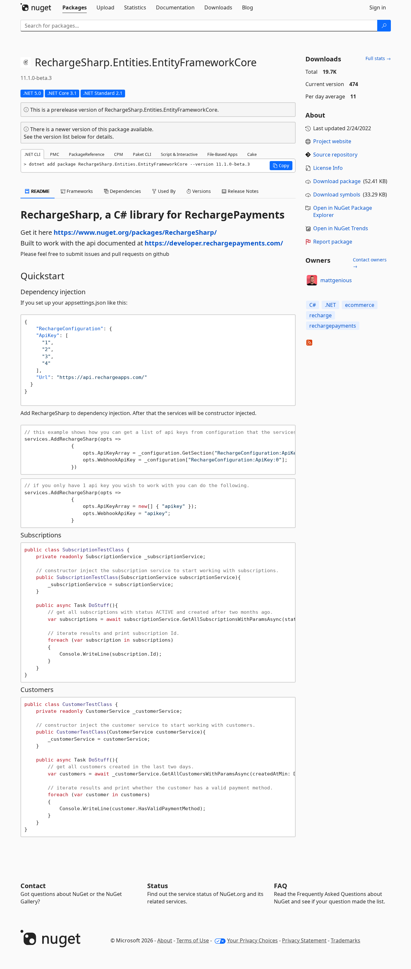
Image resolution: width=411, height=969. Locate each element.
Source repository (335, 154)
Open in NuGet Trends (340, 228)
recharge (320, 315)
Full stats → (378, 58)
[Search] (384, 25)
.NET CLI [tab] (32, 154)
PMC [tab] (54, 154)
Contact (33, 885)
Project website (332, 141)
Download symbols (336, 194)
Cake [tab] (252, 154)
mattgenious (336, 280)
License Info (328, 167)
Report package (332, 241)
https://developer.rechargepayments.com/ (214, 243)
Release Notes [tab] (242, 191)
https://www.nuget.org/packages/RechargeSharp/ (135, 232)
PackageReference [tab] (86, 154)
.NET (330, 304)
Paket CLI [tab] (142, 154)
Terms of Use (192, 940)
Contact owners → (370, 263)
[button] (281, 165)
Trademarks (345, 940)
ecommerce (359, 304)
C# (312, 304)
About (164, 940)
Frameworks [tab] (79, 191)
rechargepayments (332, 325)
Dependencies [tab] (125, 191)
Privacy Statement (304, 940)
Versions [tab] (201, 191)
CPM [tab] (118, 154)
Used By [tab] (166, 191)
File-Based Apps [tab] (222, 154)
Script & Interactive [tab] (179, 154)
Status (157, 885)
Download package (337, 181)
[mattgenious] (312, 280)
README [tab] (40, 191)
